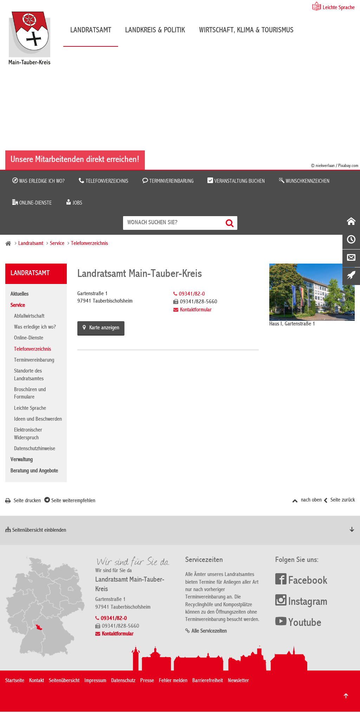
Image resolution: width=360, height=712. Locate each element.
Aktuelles (19, 294)
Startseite (14, 681)
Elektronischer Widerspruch (28, 434)
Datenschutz (123, 681)
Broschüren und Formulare (30, 393)
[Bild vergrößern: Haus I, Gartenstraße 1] (312, 292)
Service (57, 244)
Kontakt (36, 681)
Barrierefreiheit (207, 681)
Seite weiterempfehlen (72, 501)
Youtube (304, 623)
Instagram (307, 602)
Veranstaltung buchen (239, 181)
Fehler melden (173, 681)
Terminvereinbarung (170, 181)
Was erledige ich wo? (41, 181)
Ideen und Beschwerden (38, 419)
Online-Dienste (35, 203)
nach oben (311, 500)
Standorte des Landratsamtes (29, 375)
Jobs (76, 203)
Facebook (307, 581)
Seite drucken (26, 501)
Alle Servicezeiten (209, 631)
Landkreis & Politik (155, 30)
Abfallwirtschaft (29, 316)
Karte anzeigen (104, 328)
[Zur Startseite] (33, 40)
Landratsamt (90, 30)
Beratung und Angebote (34, 471)
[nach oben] (346, 696)
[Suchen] (230, 223)
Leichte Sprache (339, 8)
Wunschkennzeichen (306, 181)
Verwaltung (22, 460)
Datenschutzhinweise (34, 449)
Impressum (95, 681)
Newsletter (238, 681)
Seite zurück (342, 500)
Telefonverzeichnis (106, 181)
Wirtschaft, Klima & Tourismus (246, 30)
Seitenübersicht (64, 681)
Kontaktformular (196, 310)
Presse (147, 681)
